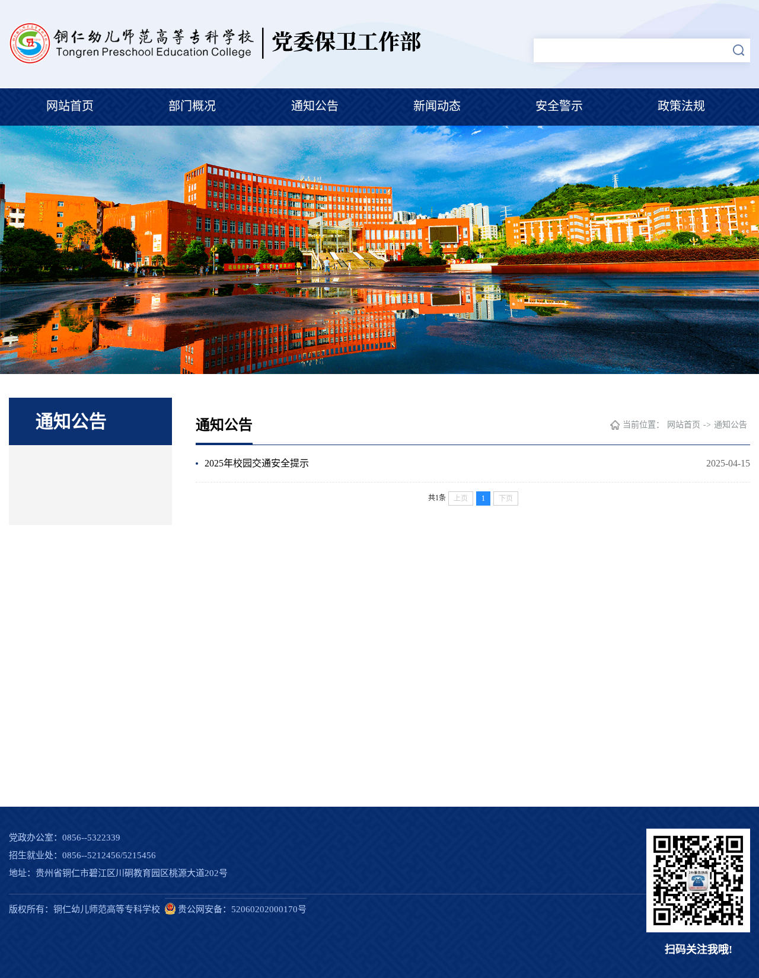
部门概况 (192, 106)
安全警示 (559, 106)
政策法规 (681, 106)
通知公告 (315, 106)
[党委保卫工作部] (219, 62)
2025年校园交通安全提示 (257, 463)
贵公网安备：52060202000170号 (241, 909)
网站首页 (70, 106)
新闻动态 (437, 106)
